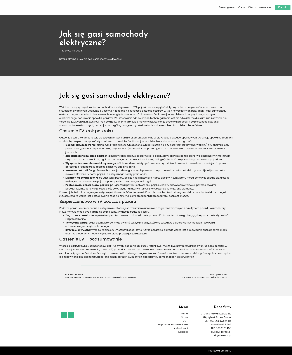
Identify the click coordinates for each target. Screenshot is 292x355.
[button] (282, 7)
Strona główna (227, 7)
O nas (241, 7)
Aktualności (265, 7)
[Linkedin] (71, 315)
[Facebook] (64, 315)
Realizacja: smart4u (219, 350)
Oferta (252, 7)
